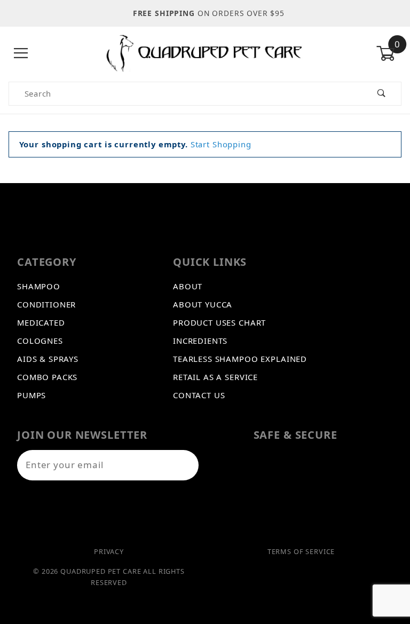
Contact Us (199, 395)
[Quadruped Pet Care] (205, 52)
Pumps (31, 395)
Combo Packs (47, 377)
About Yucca (202, 304)
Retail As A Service (215, 377)
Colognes (40, 340)
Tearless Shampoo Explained (240, 358)
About (187, 286)
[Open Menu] (21, 53)
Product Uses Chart (219, 322)
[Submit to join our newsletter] (185, 465)
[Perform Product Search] (381, 93)
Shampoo (38, 286)
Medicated (41, 322)
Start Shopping (221, 144)
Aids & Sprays (47, 358)
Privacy (109, 551)
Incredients (200, 340)
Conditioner (46, 304)
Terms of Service (301, 551)
